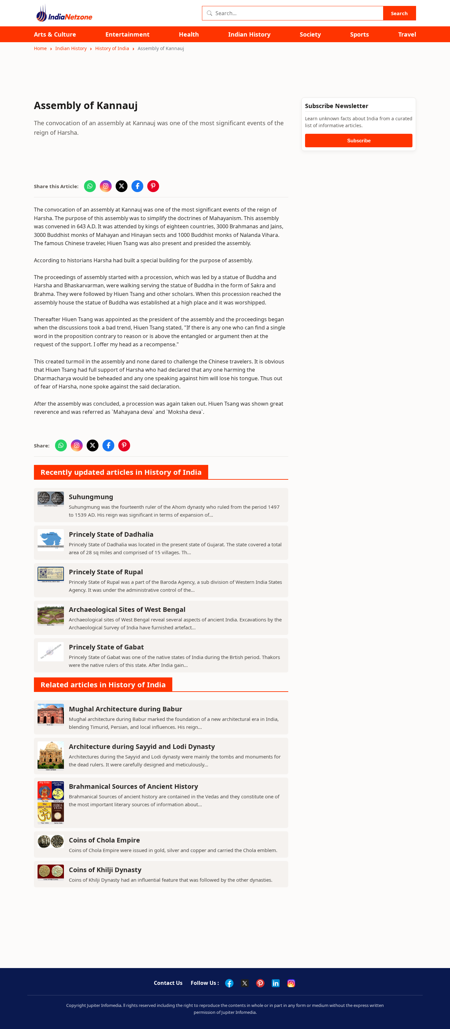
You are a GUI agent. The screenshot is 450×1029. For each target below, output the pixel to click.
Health (189, 34)
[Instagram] (291, 983)
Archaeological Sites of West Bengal (127, 609)
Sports (359, 34)
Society (310, 34)
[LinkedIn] (275, 983)
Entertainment (127, 34)
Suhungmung (91, 496)
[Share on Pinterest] (153, 186)
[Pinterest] (260, 983)
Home (40, 48)
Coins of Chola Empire (104, 840)
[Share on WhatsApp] (90, 186)
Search (399, 13)
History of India (112, 48)
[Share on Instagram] (106, 186)
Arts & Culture (55, 34)
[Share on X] (121, 186)
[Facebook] (229, 983)
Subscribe (359, 140)
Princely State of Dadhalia (111, 534)
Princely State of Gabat (106, 647)
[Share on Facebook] (137, 186)
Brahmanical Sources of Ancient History (133, 786)
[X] (244, 983)
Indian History (249, 34)
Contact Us (168, 982)
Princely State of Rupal (106, 571)
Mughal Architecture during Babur (125, 708)
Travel (407, 34)
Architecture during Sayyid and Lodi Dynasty (142, 746)
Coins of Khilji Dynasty (105, 869)
